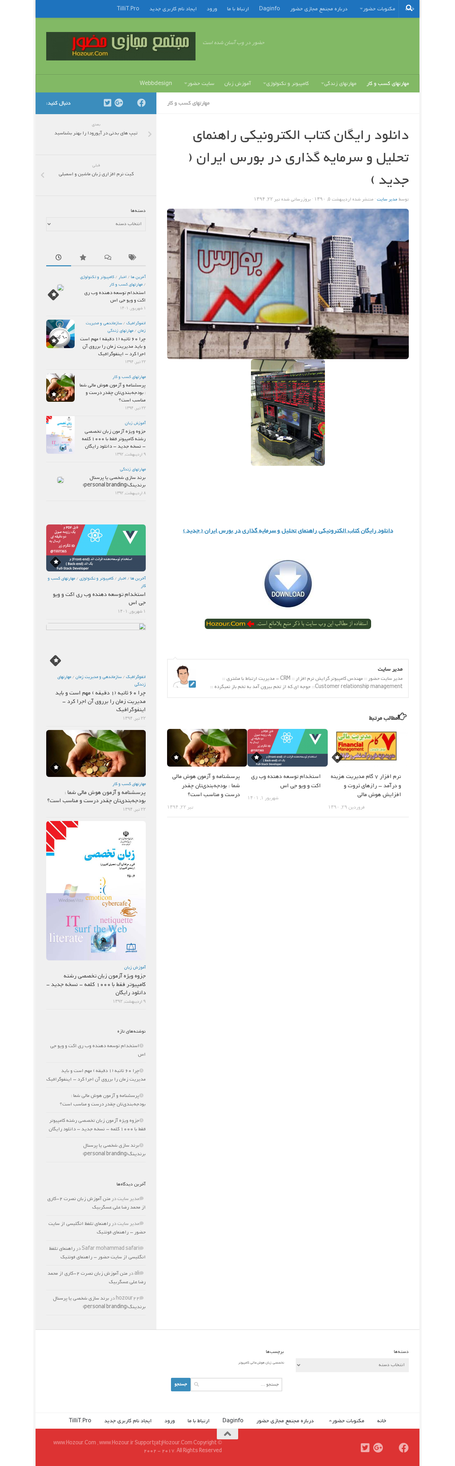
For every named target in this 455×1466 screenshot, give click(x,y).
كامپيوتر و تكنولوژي (97, 277)
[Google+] (118, 102)
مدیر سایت (387, 199)
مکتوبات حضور (379, 9)
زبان (269, 1363)
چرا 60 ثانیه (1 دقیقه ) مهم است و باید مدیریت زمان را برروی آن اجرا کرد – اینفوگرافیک (113, 346)
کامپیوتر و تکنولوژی (287, 83)
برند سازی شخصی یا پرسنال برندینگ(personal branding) (114, 481)
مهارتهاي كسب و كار (188, 103)
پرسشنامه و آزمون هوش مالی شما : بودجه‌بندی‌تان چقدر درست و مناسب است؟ (206, 785)
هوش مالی (257, 1363)
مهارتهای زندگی (340, 83)
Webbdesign (156, 83)
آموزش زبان (237, 83)
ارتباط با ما (238, 9)
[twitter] (107, 102)
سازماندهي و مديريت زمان (98, 677)
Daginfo (269, 9)
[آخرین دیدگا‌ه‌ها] (108, 258)
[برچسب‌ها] (133, 258)
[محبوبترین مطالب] (83, 258)
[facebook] (141, 102)
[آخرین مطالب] (58, 258)
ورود (212, 9)
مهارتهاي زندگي (120, 330)
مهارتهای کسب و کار (387, 83)
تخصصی (278, 1363)
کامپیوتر (243, 1363)
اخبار (122, 277)
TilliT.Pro (128, 9)
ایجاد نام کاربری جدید (173, 9)
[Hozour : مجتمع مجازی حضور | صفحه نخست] (121, 46)
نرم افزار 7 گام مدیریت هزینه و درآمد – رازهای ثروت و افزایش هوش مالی (366, 785)
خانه (381, 1421)
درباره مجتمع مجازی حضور (319, 9)
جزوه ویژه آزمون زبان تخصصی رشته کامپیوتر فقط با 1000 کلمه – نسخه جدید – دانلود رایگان (114, 439)
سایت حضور (200, 83)
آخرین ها (138, 277)
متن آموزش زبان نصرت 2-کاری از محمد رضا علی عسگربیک (96, 1203)
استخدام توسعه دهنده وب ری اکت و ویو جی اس (286, 781)
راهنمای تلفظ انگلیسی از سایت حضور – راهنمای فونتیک (97, 1228)
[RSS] (130, 102)
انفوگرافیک (136, 323)
